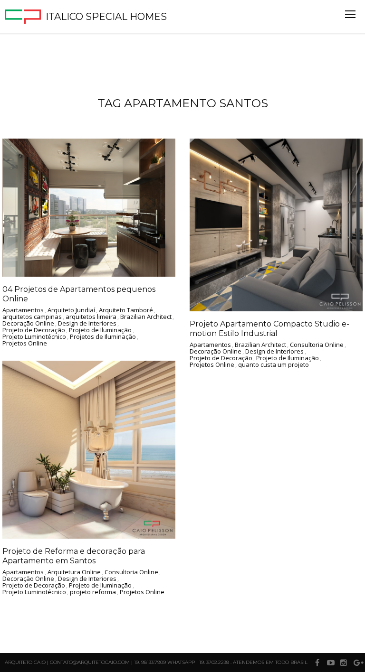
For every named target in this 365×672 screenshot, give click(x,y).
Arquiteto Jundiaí (71, 310)
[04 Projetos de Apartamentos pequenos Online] (88, 208)
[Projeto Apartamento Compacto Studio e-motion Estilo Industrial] (276, 225)
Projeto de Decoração (33, 330)
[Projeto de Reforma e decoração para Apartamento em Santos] (88, 450)
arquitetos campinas (32, 317)
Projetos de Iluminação (103, 337)
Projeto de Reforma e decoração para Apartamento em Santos (73, 556)
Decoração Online (28, 323)
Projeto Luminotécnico (34, 337)
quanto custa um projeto (273, 365)
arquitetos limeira (91, 317)
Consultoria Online (317, 345)
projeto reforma (93, 592)
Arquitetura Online (74, 572)
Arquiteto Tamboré (126, 310)
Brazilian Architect (146, 317)
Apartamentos (23, 310)
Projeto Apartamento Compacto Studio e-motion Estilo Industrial (269, 328)
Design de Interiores (87, 323)
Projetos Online (24, 343)
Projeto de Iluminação (100, 330)
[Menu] (350, 14)
